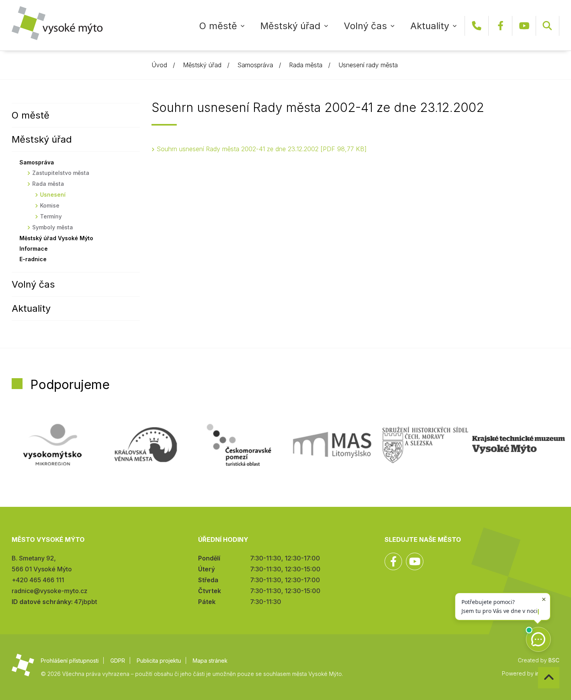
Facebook (500, 26)
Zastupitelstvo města (60, 172)
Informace (33, 248)
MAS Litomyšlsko (332, 444)
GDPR (117, 660)
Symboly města (52, 227)
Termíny (51, 216)
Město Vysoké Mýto (57, 23)
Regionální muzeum (518, 444)
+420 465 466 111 (476, 26)
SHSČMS (425, 444)
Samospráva (255, 65)
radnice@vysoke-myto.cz (49, 591)
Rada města (305, 65)
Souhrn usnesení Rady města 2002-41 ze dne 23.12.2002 (260, 149)
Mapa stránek (210, 660)
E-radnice (33, 259)
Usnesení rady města (368, 65)
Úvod (159, 65)
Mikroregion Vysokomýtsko (52, 444)
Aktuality (429, 25)
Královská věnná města (145, 444)
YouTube (524, 26)
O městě (218, 25)
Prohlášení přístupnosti (70, 660)
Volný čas (365, 25)
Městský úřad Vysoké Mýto (56, 238)
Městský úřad (290, 25)
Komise (49, 205)
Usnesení (53, 194)
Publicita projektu (159, 660)
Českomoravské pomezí (239, 444)
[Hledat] (547, 26)
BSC (553, 660)
